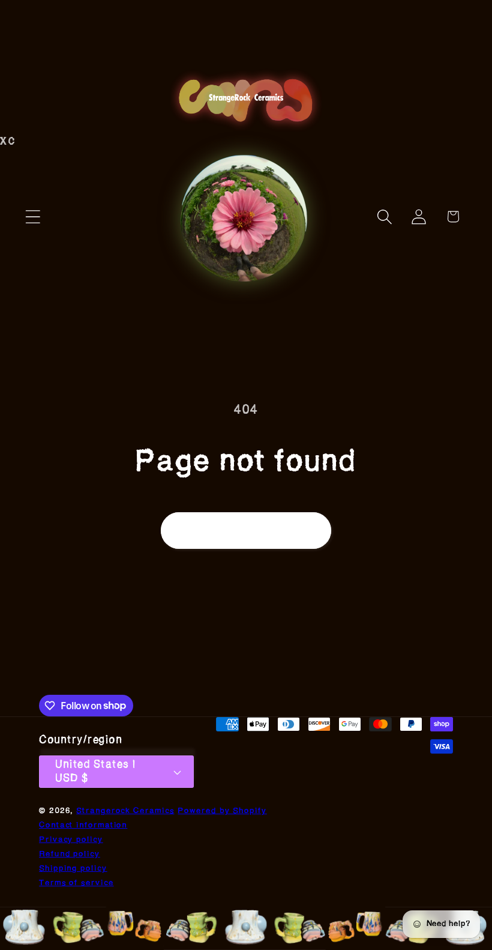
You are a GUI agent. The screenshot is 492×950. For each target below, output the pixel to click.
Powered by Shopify (222, 811)
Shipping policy (73, 869)
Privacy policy (71, 840)
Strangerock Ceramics (125, 811)
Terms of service (76, 883)
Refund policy (69, 854)
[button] (33, 216)
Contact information (83, 825)
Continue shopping (246, 530)
